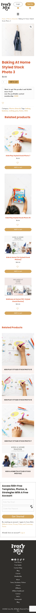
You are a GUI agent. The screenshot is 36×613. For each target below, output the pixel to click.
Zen (18, 611)
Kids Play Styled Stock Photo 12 (18, 400)
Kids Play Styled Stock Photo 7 (18, 441)
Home (4, 19)
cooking (11, 111)
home (21, 111)
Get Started (18, 516)
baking (27, 108)
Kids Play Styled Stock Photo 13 (18, 369)
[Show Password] (32, 508)
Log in (22, 533)
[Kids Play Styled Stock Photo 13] (18, 349)
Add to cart (14, 82)
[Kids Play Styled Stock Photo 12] (18, 385)
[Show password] (32, 506)
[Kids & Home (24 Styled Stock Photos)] (18, 456)
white (26, 111)
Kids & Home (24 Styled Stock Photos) (18, 472)
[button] (31, 27)
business (5, 111)
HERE (16, 96)
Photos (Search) (12, 19)
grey (17, 111)
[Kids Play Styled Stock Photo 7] (18, 421)
